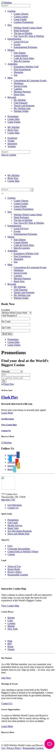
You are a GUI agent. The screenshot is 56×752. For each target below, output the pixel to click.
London (11, 623)
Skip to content (8, 154)
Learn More (7, 413)
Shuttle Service (14, 525)
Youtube (11, 146)
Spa (15, 75)
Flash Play (9, 397)
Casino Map (13, 119)
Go (3, 381)
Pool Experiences (22, 69)
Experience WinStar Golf (26, 66)
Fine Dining (20, 52)
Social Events (20, 86)
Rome (10, 646)
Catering (18, 89)
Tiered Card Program (24, 105)
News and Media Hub (18, 533)
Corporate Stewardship (18, 548)
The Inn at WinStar (23, 33)
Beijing (11, 617)
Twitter (10, 140)
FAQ (9, 546)
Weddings (18, 83)
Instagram (12, 143)
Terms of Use (14, 566)
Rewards (11, 97)
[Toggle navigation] (2, 193)
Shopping (18, 72)
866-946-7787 (8, 499)
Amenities (12, 64)
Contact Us (13, 507)
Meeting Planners (22, 91)
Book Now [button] (7, 334)
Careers (11, 554)
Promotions (13, 116)
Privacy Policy (14, 572)
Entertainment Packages (25, 47)
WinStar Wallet (21, 111)
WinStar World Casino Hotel (28, 27)
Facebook (12, 138)
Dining (10, 50)
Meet (9, 77)
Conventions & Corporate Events (30, 80)
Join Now (6, 677)
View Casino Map (10, 605)
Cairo (10, 620)
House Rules (13, 569)
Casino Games (21, 16)
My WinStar (20, 100)
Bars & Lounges (22, 61)
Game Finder (20, 19)
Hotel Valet (13, 528)
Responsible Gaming (17, 574)
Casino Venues (21, 14)
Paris (9, 641)
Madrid (11, 626)
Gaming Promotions (23, 22)
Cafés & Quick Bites (24, 58)
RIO (9, 643)
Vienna (10, 649)
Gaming (11, 11)
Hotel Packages (21, 30)
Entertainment (14, 39)
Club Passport (20, 102)
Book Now (19, 94)
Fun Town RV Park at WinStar (29, 36)
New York (12, 629)
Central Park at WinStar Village (22, 551)
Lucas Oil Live (21, 41)
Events (17, 44)
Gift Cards (12, 522)
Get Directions (14, 505)
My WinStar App (22, 108)
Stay (9, 25)
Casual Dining (21, 55)
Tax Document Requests (19, 531)
